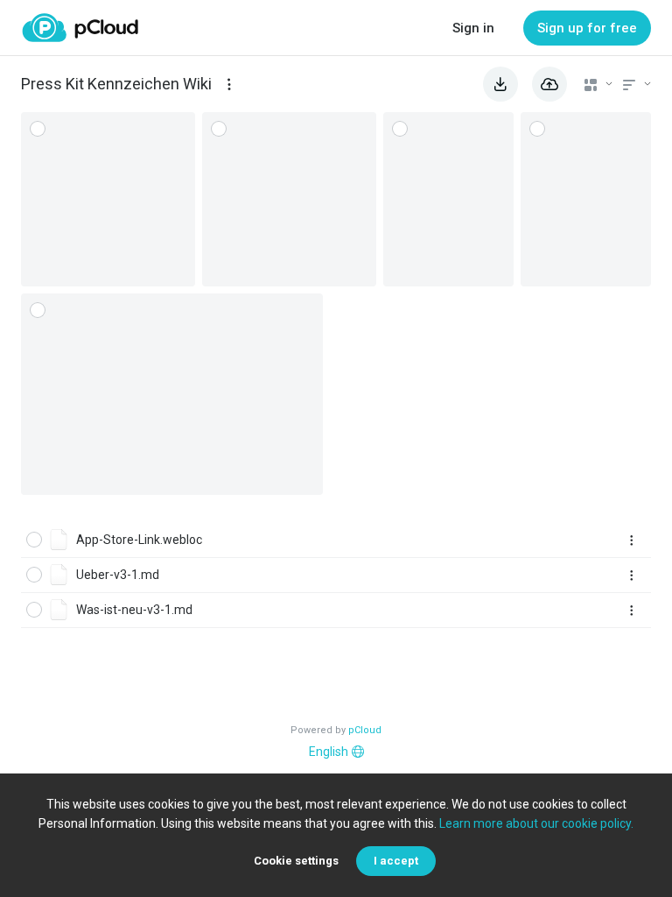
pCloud (365, 730)
